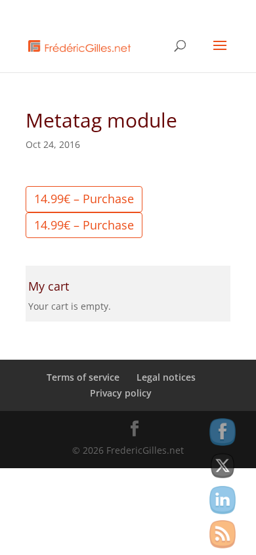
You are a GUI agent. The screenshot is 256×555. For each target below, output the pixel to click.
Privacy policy (121, 393)
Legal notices (166, 377)
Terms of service (83, 377)
